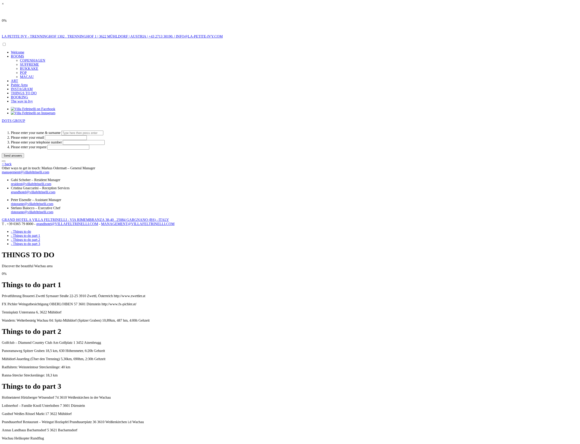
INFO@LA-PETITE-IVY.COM (199, 36)
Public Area (19, 85)
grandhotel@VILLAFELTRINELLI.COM (67, 224)
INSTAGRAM (22, 89)
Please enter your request (28, 147)
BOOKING (19, 97)
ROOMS (17, 56)
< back (7, 164)
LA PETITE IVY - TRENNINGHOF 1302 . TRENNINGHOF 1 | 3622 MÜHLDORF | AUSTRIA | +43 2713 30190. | (89, 36)
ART (14, 81)
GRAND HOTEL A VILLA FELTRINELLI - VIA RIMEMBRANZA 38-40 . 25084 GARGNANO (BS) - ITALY (85, 220)
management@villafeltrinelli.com (25, 172)
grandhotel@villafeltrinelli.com (33, 192)
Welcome (17, 52)
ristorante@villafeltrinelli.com (32, 204)
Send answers (13, 155)
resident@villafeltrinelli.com (31, 184)
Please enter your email (27, 137)
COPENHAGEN (32, 60)
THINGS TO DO (24, 93)
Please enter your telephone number (36, 142)
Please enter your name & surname (35, 133)
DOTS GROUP (13, 121)
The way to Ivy (22, 101)
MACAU (27, 77)
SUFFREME (29, 64)
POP (23, 73)
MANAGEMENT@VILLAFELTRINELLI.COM (137, 224)
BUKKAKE (29, 68)
